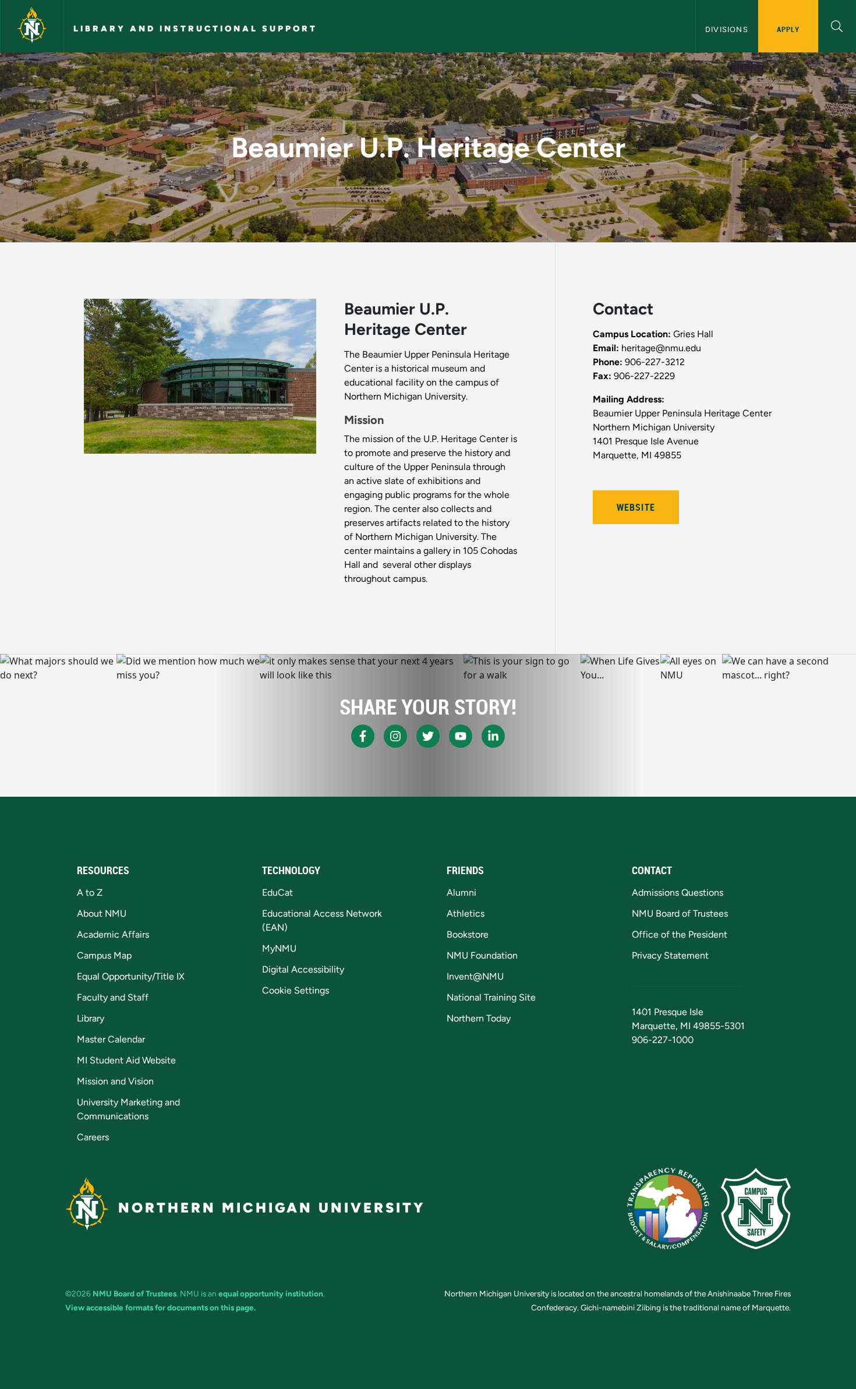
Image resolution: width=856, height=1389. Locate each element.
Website (636, 507)
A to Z (89, 892)
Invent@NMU (475, 976)
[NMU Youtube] (460, 736)
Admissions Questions (677, 892)
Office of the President (679, 934)
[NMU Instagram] (395, 736)
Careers (93, 1137)
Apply (788, 29)
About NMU (101, 913)
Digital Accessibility (303, 969)
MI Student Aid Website (126, 1060)
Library (90, 1018)
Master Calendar (111, 1039)
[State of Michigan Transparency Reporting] (668, 1208)
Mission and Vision (115, 1081)
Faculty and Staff (112, 997)
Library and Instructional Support (195, 28)
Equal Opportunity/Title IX (131, 976)
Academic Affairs (113, 934)
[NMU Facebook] (362, 736)
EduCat (277, 892)
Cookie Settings (295, 990)
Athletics (465, 913)
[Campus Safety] (756, 1208)
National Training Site (491, 997)
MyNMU (279, 948)
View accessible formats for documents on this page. (160, 1307)
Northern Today (479, 1018)
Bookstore (468, 934)
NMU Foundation (482, 955)
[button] (837, 25)
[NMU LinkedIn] (493, 736)
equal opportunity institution (270, 1293)
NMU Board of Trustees (680, 913)
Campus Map (104, 955)
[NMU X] (428, 736)
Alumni (461, 892)
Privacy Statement (670, 955)
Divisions (726, 29)
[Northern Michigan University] (32, 26)
